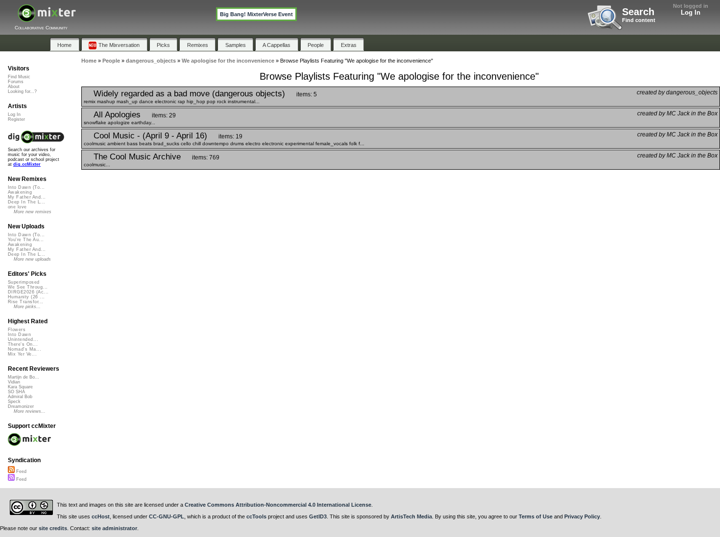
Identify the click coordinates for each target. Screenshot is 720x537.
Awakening (20, 192)
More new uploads (32, 259)
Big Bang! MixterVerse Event (256, 14)
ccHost (101, 516)
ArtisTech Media (411, 516)
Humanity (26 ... (26, 296)
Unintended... (23, 339)
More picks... (27, 306)
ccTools (256, 516)
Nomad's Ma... (24, 349)
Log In (690, 12)
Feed (20, 471)
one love (17, 206)
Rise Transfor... (25, 301)
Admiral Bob (20, 396)
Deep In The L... (26, 202)
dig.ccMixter (27, 164)
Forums (16, 81)
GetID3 (318, 516)
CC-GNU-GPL (166, 516)
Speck (14, 401)
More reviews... (30, 411)
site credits (53, 528)
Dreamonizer (21, 406)
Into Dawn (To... (26, 187)
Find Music (19, 76)
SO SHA (16, 391)
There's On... (23, 344)
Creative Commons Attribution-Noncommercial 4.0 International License (278, 505)
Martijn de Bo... (23, 377)
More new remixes (32, 211)
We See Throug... (28, 287)
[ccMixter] (47, 18)
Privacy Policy (582, 516)
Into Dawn (19, 334)
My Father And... (27, 197)
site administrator (114, 528)
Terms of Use (535, 516)
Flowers (16, 329)
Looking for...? (22, 91)
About (14, 86)
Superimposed (24, 282)
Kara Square (20, 386)
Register (16, 119)
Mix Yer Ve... (22, 354)
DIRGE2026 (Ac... (28, 292)
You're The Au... (26, 239)
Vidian (14, 382)
